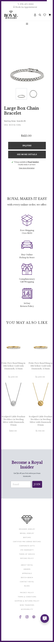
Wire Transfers (27, 605)
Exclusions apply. (27, 476)
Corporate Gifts (27, 546)
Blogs (27, 586)
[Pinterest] (34, 617)
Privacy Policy (27, 592)
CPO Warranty (27, 550)
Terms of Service (27, 554)
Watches (27, 537)
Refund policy (27, 558)
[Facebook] (20, 617)
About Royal (27, 565)
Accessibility (27, 609)
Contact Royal (27, 582)
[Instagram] (27, 617)
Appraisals (27, 573)
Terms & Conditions (27, 597)
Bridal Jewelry (27, 533)
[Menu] (27, 23)
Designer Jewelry (27, 529)
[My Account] (35, 15)
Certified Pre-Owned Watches (27, 541)
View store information (27, 168)
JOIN (37, 484)
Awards (27, 569)
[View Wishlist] (45, 14)
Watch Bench (27, 577)
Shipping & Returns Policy (27, 601)
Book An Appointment (26, 7)
